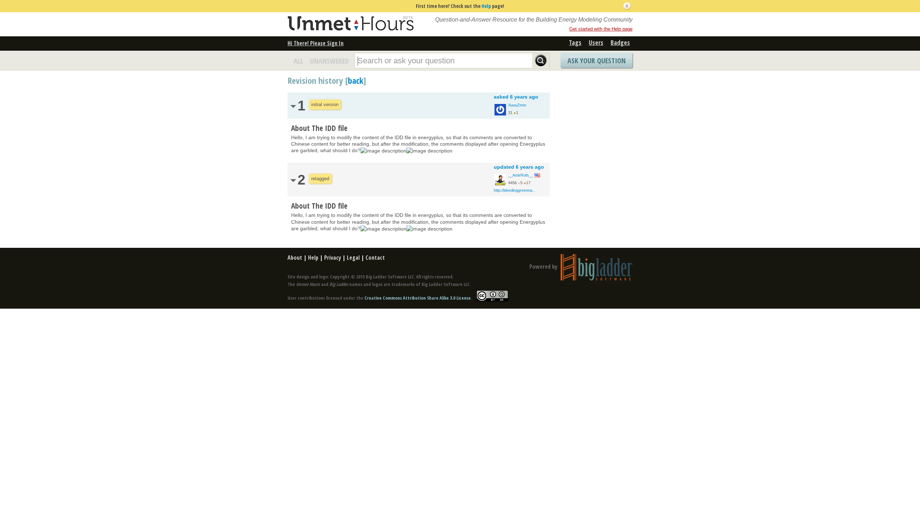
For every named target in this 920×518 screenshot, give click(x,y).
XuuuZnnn (517, 105)
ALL (298, 61)
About (295, 258)
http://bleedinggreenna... (514, 190)
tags (575, 42)
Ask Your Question (596, 60)
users (596, 42)
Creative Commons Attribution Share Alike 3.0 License (417, 298)
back (355, 80)
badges (620, 42)
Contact (375, 258)
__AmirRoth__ (520, 175)
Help (486, 6)
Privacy (332, 258)
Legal (353, 258)
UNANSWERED (329, 61)
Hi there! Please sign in (316, 43)
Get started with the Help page (600, 29)
